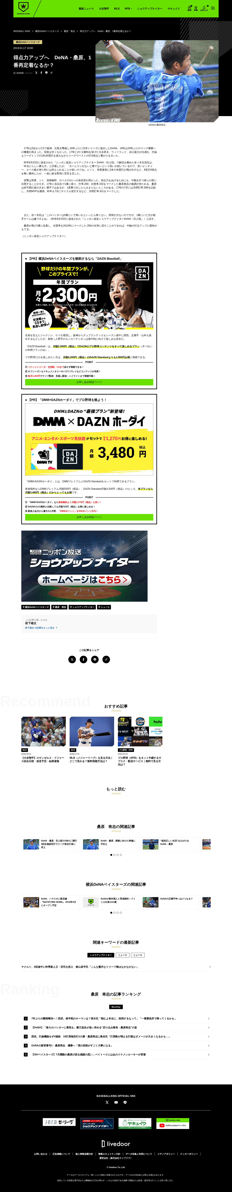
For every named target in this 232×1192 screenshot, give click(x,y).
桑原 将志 (60, 607)
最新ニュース (86, 8)
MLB (117, 8)
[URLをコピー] (51, 73)
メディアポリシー (166, 1154)
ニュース (105, 607)
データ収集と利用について (139, 1154)
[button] (111, 855)
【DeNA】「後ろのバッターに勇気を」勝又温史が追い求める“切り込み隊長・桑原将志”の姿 (84, 1027)
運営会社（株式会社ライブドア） (116, 1158)
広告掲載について (61, 1154)
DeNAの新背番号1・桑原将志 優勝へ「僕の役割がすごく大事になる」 (72, 1045)
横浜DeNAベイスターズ (36, 607)
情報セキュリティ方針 (109, 1154)
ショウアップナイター (149, 8)
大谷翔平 (104, 8)
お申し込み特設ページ (89, 382)
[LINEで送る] (46, 73)
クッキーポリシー (189, 1154)
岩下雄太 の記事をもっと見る (40, 627)
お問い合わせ (40, 1154)
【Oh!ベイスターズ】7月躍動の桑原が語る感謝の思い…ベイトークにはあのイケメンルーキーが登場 (88, 1054)
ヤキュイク (173, 8)
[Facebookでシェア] (41, 73)
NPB (127, 8)
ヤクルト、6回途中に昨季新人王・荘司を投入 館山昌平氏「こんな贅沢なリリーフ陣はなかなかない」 (80, 966)
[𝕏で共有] (36, 73)
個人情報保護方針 (84, 1154)
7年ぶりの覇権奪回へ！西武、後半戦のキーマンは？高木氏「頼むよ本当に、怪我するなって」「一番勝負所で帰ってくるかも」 (104, 1018)
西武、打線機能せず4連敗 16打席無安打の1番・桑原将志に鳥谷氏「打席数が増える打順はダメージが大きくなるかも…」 (101, 1036)
